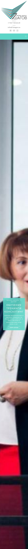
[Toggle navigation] (26, 36)
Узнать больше (14, 327)
